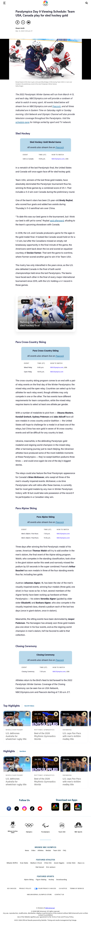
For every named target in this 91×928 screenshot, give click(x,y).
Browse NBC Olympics (45, 847)
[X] (16, 808)
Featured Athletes (45, 860)
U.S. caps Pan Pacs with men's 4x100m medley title (72, 736)
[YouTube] (40, 808)
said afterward (57, 221)
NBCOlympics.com (58, 159)
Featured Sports (45, 876)
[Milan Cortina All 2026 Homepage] (45, 3)
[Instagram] (24, 808)
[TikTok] (32, 808)
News (27, 850)
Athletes (41, 850)
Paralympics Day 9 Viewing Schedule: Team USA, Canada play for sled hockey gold (45, 13)
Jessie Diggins (59, 863)
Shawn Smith (20, 28)
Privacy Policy (25, 888)
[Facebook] (9, 808)
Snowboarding (61, 880)
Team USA (57, 850)
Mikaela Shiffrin (12, 863)
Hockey (51, 880)
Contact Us (59, 894)
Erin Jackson (50, 867)
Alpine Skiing (29, 880)
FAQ (64, 850)
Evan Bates (24, 863)
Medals (48, 850)
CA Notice (63, 888)
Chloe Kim (48, 863)
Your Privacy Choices (47, 888)
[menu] (4, 3)
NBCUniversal (50, 908)
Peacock (56, 106)
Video (33, 850)
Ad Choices (11, 888)
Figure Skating (41, 880)
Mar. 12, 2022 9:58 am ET (24, 31)
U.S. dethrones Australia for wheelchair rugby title (16, 736)
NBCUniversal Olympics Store (39, 894)
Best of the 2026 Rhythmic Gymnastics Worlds (44, 736)
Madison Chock (36, 863)
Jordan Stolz (71, 863)
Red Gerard (40, 867)
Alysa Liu (81, 863)
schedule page (22, 122)
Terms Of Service (77, 888)
